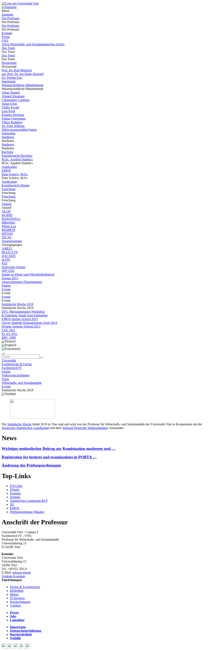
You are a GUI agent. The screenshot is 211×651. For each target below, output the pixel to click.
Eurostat (15, 493)
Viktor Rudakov (12, 122)
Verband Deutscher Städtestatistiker (85, 428)
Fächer (6, 371)
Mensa (14, 594)
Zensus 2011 (10, 278)
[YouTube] (17, 647)
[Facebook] (5, 647)
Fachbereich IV (12, 368)
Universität (9, 360)
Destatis (15, 497)
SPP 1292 (8, 270)
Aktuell (6, 204)
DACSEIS (9, 256)
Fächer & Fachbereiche (25, 587)
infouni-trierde (21, 572)
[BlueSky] (11, 647)
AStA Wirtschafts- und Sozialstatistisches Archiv (33, 44)
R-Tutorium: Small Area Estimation (25, 315)
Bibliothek (16, 590)
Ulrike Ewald (10, 107)
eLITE (6, 259)
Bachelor (7, 152)
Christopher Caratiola (15, 100)
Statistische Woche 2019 (17, 304)
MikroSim (8, 222)
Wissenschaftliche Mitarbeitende (22, 85)
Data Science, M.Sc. (15, 174)
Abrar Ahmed (11, 92)
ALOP (6, 211)
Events (6, 289)
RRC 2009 (9, 337)
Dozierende (9, 63)
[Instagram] (23, 647)
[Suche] (3, 353)
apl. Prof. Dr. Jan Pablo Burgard (22, 74)
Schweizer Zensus (13, 267)
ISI (12, 504)
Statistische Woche (19, 424)
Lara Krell (8, 111)
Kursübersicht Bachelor (17, 155)
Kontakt (7, 33)
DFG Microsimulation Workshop (23, 311)
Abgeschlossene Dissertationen (22, 282)
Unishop (15, 605)
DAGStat (16, 486)
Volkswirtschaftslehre (15, 375)
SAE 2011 (8, 330)
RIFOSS (7, 233)
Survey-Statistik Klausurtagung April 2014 (29, 322)
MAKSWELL (11, 219)
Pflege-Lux (9, 226)
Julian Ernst (9, 103)
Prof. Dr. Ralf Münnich (17, 70)
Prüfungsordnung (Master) (27, 512)
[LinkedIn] (28, 647)
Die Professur (10, 18)
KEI (4, 263)
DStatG (15, 489)
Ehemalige (8, 133)
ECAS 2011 (10, 334)
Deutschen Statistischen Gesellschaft (25, 428)
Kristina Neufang (13, 115)
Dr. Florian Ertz (12, 77)
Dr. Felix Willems (13, 126)
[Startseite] (20, 3)
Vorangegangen (12, 241)
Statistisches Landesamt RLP (29, 500)
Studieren (8, 137)
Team (5, 379)
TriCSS (6, 237)
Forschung (8, 189)
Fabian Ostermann (14, 118)
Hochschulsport (20, 602)
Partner (6, 285)
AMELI (7, 248)
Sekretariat (8, 81)
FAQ (5, 40)
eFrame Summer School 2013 (21, 326)
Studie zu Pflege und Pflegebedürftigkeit (28, 274)
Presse (6, 37)
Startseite (7, 14)
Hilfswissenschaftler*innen (19, 129)
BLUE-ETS (10, 252)
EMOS (6, 170)
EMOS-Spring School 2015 (20, 319)
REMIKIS (8, 230)
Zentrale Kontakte (13, 576)
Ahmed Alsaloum (13, 96)
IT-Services (17, 598)
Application (9, 167)
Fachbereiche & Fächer (17, 364)
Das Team (8, 48)
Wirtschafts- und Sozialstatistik (21, 382)
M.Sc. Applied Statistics (17, 159)
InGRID (7, 215)
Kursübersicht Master (15, 185)
